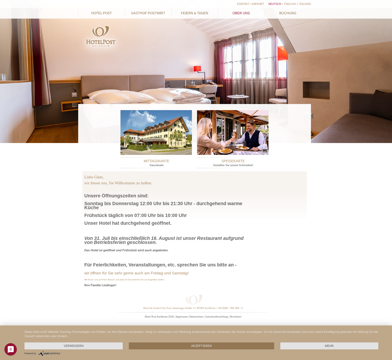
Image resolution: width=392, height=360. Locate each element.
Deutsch (274, 4)
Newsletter (235, 316)
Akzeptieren (201, 346)
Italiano (305, 4)
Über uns (241, 13)
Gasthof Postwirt (148, 13)
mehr (329, 346)
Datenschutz (196, 316)
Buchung (287, 13)
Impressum (182, 316)
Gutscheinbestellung (216, 316)
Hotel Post (101, 13)
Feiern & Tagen (194, 13)
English (290, 4)
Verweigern (74, 346)
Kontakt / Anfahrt (250, 4)
